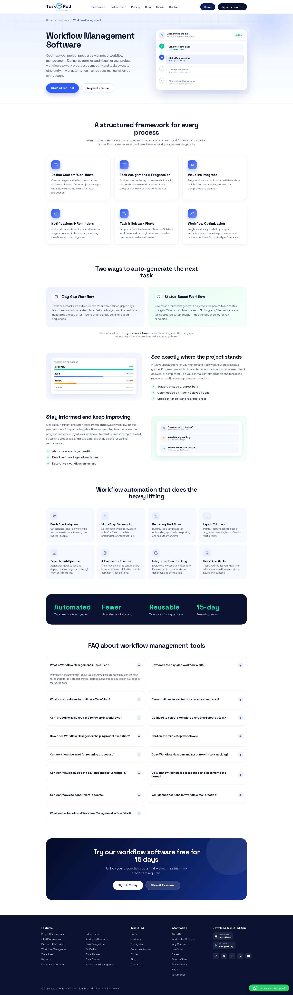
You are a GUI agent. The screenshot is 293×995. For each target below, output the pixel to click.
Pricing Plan (137, 944)
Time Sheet (47, 954)
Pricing (135, 6)
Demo (208, 6)
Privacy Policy (180, 964)
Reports (46, 959)
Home (49, 19)
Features (97, 6)
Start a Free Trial (62, 88)
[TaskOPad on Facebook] (216, 956)
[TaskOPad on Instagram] (240, 956)
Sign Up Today (128, 885)
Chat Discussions (51, 939)
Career (176, 954)
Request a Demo (97, 88)
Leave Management (52, 964)
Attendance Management (100, 964)
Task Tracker (93, 959)
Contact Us (137, 964)
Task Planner (93, 954)
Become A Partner (141, 949)
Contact (174, 6)
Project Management (53, 933)
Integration (92, 933)
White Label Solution (183, 939)
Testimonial (178, 974)
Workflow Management (54, 949)
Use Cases (177, 949)
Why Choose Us (181, 944)
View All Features (162, 885)
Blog (148, 6)
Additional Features (97, 939)
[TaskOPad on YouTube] (248, 956)
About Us (177, 933)
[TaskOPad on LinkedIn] (232, 956)
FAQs (175, 969)
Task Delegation (95, 944)
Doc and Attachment (53, 944)
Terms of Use (179, 959)
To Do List (91, 949)
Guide (160, 6)
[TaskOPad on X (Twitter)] (224, 956)
